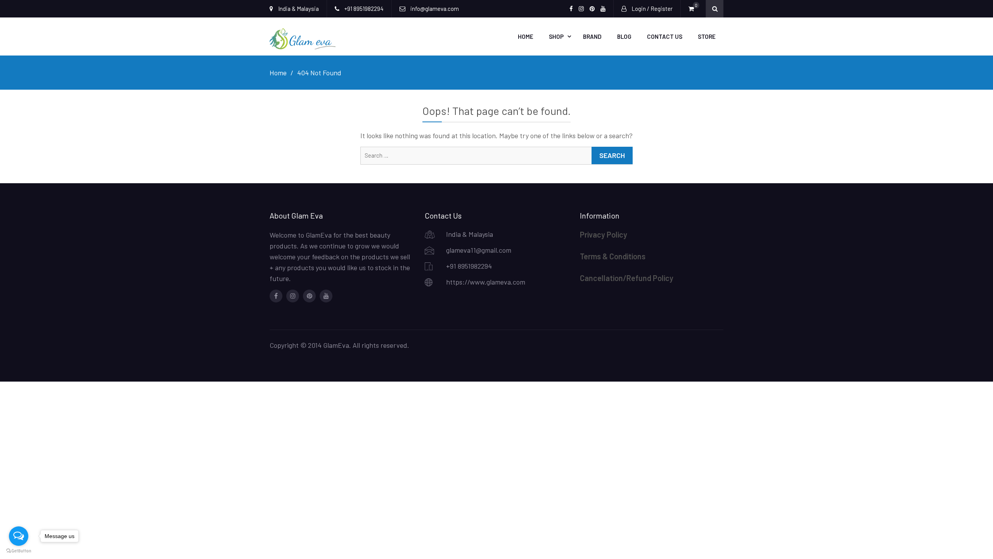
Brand (592, 36)
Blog (624, 36)
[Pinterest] (309, 296)
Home (525, 36)
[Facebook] (276, 296)
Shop (556, 36)
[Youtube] (326, 296)
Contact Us (664, 36)
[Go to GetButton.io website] (18, 551)
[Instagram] (292, 296)
